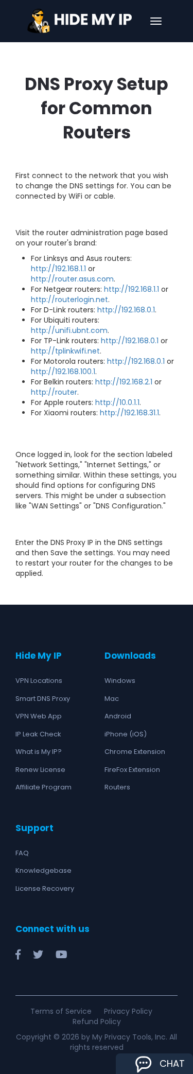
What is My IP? (38, 751)
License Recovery (44, 888)
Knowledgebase (43, 870)
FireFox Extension (132, 769)
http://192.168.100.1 (63, 371)
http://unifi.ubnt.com (69, 330)
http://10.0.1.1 (117, 402)
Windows (119, 680)
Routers (117, 787)
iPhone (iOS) (125, 734)
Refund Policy (97, 1021)
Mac (111, 698)
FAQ (22, 853)
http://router (54, 392)
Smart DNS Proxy (42, 698)
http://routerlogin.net (69, 299)
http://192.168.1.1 (58, 268)
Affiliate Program (43, 787)
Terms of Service (61, 1011)
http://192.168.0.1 (126, 310)
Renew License (40, 769)
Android (117, 716)
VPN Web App (38, 716)
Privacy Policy (128, 1011)
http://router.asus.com (72, 279)
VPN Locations (38, 680)
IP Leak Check (38, 734)
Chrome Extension (134, 751)
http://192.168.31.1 (129, 413)
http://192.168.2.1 (123, 382)
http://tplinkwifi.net (65, 351)
